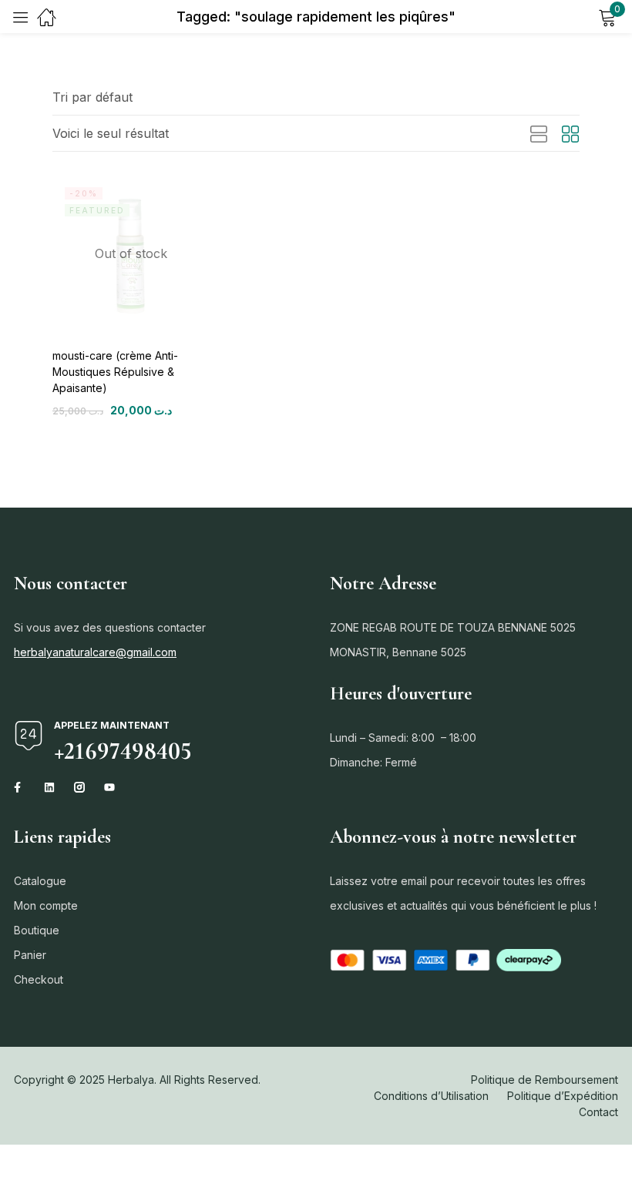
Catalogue (40, 880)
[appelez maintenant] (28, 735)
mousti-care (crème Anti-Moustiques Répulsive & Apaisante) (115, 371)
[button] (92, 97)
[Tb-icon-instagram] (79, 787)
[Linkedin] (49, 787)
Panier (30, 954)
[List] (538, 135)
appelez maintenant (112, 725)
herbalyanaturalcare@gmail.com (95, 652)
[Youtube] (109, 787)
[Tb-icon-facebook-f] (19, 787)
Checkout (38, 979)
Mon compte (46, 905)
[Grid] (570, 135)
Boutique (36, 930)
